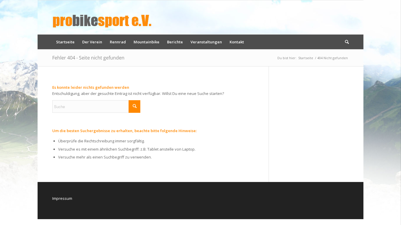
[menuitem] (65, 42)
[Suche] (345, 42)
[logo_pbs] (102, 17)
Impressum (62, 198)
